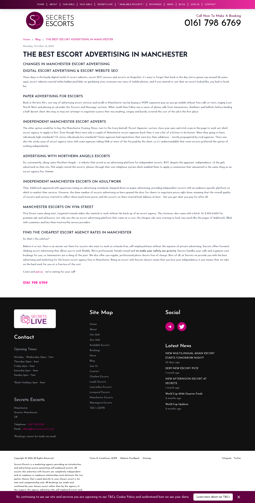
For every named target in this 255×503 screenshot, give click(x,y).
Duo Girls (86, 4)
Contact (210, 4)
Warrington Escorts (101, 402)
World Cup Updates (176, 404)
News (170, 4)
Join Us (195, 4)
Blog (182, 4)
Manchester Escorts (101, 397)
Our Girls (68, 4)
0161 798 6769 (212, 23)
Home (40, 4)
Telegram (226, 458)
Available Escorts (100, 345)
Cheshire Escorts (99, 376)
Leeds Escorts (98, 381)
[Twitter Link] (181, 326)
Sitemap (147, 458)
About (53, 4)
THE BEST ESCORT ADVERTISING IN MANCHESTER (79, 39)
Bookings (155, 4)
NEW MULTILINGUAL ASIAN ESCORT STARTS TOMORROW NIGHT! (190, 355)
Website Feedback (129, 458)
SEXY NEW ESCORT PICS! (181, 368)
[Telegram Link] (169, 326)
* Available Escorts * (131, 4)
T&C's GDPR (97, 408)
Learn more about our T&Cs (213, 497)
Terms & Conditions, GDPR (103, 458)
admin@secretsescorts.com (38, 429)
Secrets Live (105, 4)
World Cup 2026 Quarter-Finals (184, 393)
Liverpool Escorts (100, 392)
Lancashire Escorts (101, 387)
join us (39, 271)
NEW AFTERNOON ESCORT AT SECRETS (186, 381)
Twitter (237, 458)
